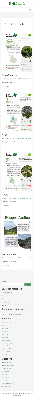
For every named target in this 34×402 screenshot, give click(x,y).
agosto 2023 (6, 352)
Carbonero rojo (6, 299)
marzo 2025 (5, 328)
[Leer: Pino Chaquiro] (17, 52)
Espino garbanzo (7, 292)
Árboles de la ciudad (8, 362)
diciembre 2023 (7, 340)
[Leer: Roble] (17, 171)
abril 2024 (5, 334)
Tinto (3, 296)
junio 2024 (5, 331)
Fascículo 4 (5, 380)
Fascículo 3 (15, 78)
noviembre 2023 (7, 343)
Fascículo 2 (5, 374)
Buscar (4, 281)
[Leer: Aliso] (17, 112)
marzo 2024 (5, 337)
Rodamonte (5, 302)
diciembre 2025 (6, 322)
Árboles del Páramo (8, 365)
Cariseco (4, 305)
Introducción (6, 386)
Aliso (4, 135)
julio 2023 (5, 354)
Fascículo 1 (5, 371)
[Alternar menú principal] (30, 10)
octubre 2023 (6, 346)
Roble (5, 194)
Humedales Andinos (8, 383)
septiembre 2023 (7, 349)
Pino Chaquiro (9, 75)
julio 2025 (5, 325)
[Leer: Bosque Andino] (17, 231)
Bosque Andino (6, 78)
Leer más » (5, 86)
